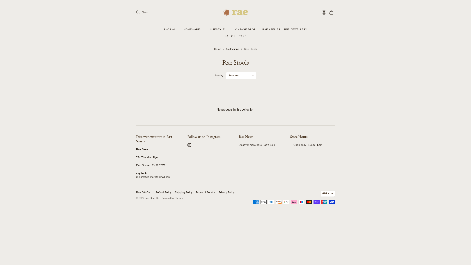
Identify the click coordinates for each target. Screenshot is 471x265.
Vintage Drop (245, 29)
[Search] (138, 12)
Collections (232, 48)
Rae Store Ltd (152, 198)
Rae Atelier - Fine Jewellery (284, 29)
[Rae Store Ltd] (235, 12)
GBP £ (326, 193)
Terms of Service (205, 192)
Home (217, 48)
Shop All (170, 29)
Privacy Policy (227, 192)
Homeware (192, 29)
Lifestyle (217, 29)
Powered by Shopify (172, 198)
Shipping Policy (183, 192)
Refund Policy (163, 192)
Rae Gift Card (235, 36)
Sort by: (219, 75)
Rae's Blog (269, 144)
